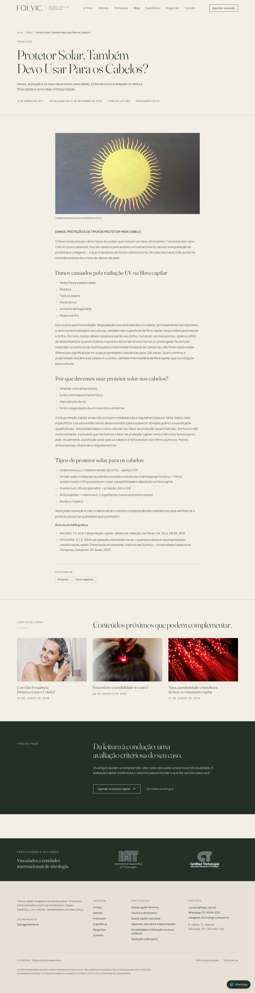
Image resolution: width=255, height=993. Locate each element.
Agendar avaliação (223, 8)
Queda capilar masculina (145, 918)
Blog (136, 8)
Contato (190, 8)
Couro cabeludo (84, 579)
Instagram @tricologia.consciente (208, 917)
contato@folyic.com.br (202, 907)
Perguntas (172, 8)
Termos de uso (230, 960)
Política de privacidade (207, 960)
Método (103, 8)
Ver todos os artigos (160, 789)
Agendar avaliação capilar (114, 789)
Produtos (63, 579)
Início (20, 32)
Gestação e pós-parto (144, 939)
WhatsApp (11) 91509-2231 (204, 912)
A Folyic (88, 8)
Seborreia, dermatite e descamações (153, 924)
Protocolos (121, 8)
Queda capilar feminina (144, 907)
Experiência (152, 8)
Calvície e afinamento (144, 913)
